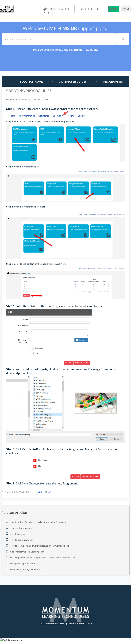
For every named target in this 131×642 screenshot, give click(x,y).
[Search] (122, 39)
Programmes (113, 81)
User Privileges (17, 533)
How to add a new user (21, 539)
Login (114, 9)
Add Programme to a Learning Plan (27, 551)
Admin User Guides (73, 81)
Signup (125, 9)
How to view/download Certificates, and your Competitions (39, 545)
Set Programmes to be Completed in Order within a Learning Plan (42, 557)
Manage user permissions (22, 563)
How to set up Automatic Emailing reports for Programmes (39, 522)
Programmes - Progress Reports (26, 569)
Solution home (31, 81)
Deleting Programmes (21, 528)
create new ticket (60, 9)
